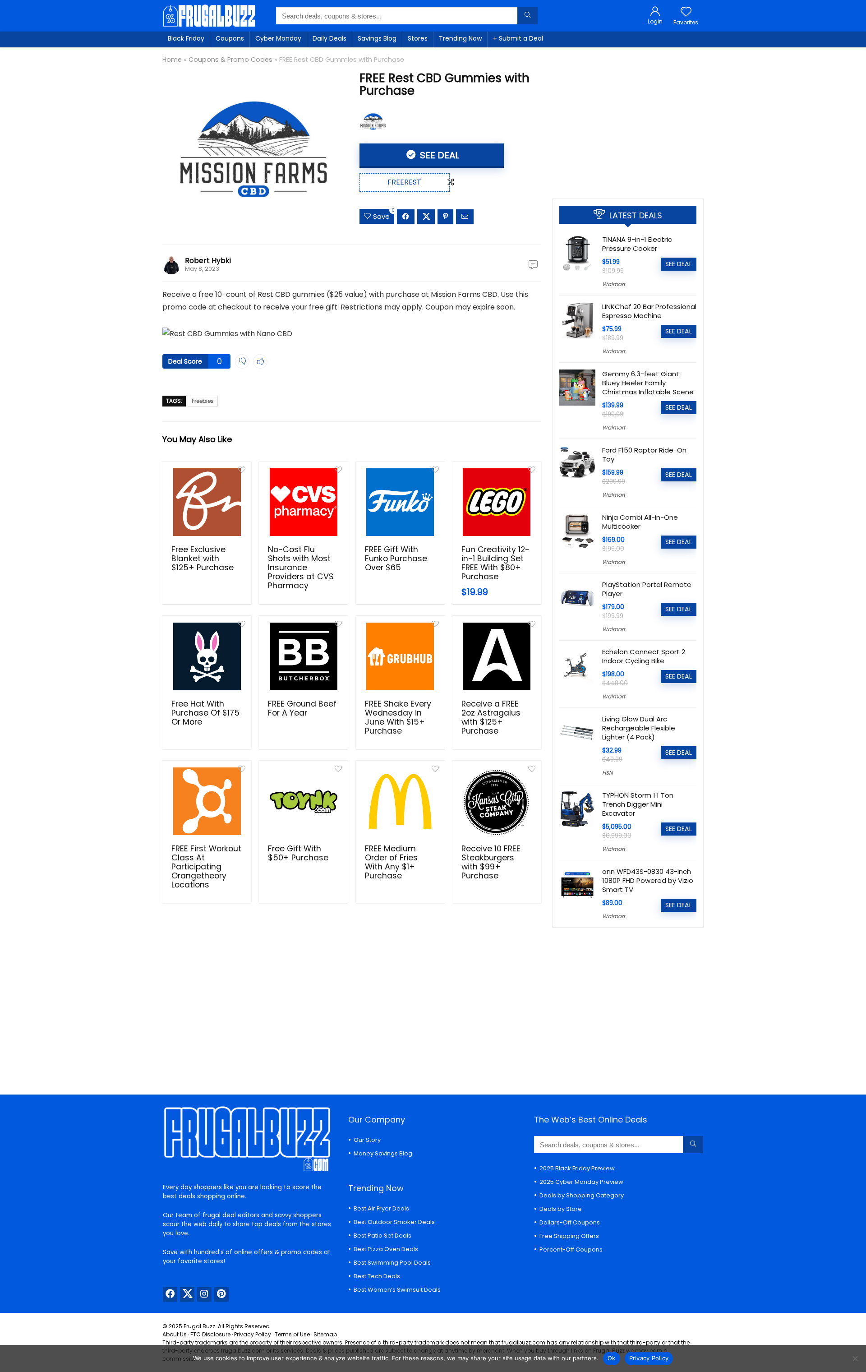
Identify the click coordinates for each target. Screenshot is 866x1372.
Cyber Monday (278, 38)
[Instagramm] (204, 1294)
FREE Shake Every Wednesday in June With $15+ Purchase (398, 717)
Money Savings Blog (383, 1153)
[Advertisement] (628, 119)
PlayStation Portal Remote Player (646, 589)
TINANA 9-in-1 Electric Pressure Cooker (637, 244)
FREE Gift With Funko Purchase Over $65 (396, 558)
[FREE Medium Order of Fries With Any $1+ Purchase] (400, 801)
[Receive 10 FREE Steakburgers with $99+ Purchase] (496, 801)
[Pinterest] (221, 1294)
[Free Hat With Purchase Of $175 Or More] (206, 656)
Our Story (367, 1140)
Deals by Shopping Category (581, 1195)
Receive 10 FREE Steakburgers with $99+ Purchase (491, 862)
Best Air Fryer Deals (381, 1208)
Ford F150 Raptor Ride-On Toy (644, 454)
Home (172, 59)
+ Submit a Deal (518, 38)
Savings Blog (377, 38)
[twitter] (187, 1294)
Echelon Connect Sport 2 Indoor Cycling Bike (643, 656)
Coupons (230, 38)
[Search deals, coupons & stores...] (527, 15)
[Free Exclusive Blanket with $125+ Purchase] (206, 502)
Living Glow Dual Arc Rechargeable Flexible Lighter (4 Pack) (638, 728)
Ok (612, 1358)
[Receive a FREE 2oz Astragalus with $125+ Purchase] (496, 656)
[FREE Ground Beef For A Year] (303, 656)
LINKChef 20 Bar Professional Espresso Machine (649, 311)
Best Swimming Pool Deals (392, 1262)
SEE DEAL (438, 155)
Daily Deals (329, 38)
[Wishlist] (686, 12)
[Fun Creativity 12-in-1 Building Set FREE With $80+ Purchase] (496, 502)
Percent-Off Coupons (571, 1249)
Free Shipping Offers (569, 1236)
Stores (418, 38)
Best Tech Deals (377, 1276)
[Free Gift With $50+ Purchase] (303, 801)
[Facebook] (170, 1294)
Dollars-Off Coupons (569, 1222)
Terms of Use (292, 1334)
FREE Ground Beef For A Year (302, 708)
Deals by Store (560, 1209)
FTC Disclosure (210, 1334)
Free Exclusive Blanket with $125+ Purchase (202, 558)
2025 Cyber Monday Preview (581, 1182)
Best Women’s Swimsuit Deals (397, 1289)
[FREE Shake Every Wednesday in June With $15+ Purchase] (400, 656)
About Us (174, 1334)
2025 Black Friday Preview (577, 1168)
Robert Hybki (208, 260)
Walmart (613, 284)
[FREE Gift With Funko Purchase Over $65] (400, 502)
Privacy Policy (252, 1334)
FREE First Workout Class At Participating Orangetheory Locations (206, 866)
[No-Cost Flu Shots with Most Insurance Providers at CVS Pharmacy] (303, 502)
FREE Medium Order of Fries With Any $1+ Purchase (391, 862)
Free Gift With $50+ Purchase (298, 853)
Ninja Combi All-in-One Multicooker (640, 522)
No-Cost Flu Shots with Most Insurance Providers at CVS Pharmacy (301, 567)
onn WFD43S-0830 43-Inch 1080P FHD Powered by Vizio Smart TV (647, 880)
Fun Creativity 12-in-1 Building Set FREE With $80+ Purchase (495, 563)
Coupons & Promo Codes (230, 59)
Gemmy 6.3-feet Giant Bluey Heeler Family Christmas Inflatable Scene (648, 383)
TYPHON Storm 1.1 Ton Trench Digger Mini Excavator (637, 804)
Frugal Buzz (199, 1326)
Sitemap (325, 1334)
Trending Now (460, 38)
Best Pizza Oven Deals (386, 1249)
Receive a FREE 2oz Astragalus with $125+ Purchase (491, 717)
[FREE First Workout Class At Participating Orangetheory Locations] (206, 801)
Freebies (203, 401)
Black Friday (186, 38)
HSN (607, 772)
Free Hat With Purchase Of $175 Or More (205, 712)
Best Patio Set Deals (382, 1235)
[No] (854, 1358)
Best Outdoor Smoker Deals (394, 1222)
